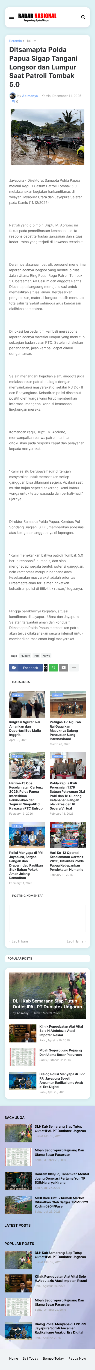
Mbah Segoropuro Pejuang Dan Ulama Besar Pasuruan (60, 1052)
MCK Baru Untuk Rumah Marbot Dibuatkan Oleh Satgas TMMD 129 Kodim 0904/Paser (61, 1202)
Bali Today (30, 1358)
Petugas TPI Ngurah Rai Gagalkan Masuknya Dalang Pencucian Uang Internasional (65, 730)
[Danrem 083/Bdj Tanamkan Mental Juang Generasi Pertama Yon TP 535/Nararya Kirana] (18, 1181)
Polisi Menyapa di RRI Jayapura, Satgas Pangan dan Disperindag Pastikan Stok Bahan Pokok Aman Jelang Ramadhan (26, 865)
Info (36, 655)
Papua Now (77, 1358)
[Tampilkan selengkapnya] (74, 667)
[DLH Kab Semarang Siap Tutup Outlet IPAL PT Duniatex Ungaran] (18, 1133)
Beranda (15, 41)
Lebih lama (75, 941)
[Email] (63, 667)
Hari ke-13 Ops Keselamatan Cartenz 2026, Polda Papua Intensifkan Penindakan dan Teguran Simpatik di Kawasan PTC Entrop (26, 795)
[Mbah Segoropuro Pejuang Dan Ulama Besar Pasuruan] (22, 1057)
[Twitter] (46, 667)
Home (13, 1358)
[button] (11, 17)
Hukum (31, 41)
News (46, 655)
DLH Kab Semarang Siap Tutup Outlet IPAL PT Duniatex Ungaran (60, 1128)
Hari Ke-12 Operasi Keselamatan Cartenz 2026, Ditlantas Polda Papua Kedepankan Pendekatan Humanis (67, 861)
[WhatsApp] (53, 667)
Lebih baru (20, 941)
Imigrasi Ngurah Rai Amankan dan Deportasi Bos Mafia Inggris (25, 728)
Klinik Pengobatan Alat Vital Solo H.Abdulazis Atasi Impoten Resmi (61, 1030)
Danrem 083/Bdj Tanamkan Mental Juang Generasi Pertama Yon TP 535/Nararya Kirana (62, 1178)
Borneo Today (53, 1358)
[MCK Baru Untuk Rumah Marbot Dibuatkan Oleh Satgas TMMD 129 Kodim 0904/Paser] (18, 1205)
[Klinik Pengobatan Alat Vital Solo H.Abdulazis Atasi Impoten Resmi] (22, 1033)
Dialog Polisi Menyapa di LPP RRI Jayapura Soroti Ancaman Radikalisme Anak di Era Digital (62, 1080)
